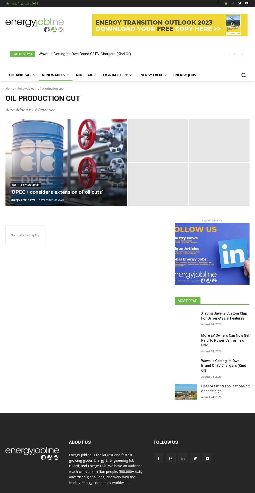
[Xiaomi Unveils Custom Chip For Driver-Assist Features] (186, 319)
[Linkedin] (233, 3)
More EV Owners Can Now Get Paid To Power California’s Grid (225, 340)
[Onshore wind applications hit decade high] (186, 392)
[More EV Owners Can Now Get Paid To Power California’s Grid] (186, 341)
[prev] (234, 54)
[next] (242, 54)
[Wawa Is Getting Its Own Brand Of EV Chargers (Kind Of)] (186, 366)
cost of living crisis (26, 185)
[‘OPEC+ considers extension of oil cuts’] (66, 162)
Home (9, 88)
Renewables (25, 88)
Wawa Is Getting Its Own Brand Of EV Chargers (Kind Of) (85, 54)
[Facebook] (219, 3)
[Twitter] (240, 3)
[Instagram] (226, 3)
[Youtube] (247, 3)
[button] (244, 75)
